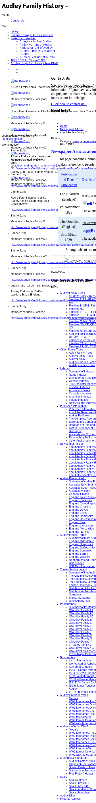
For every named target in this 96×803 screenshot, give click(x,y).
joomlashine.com (12, 138)
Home (63, 126)
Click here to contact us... (69, 104)
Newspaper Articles (71, 129)
